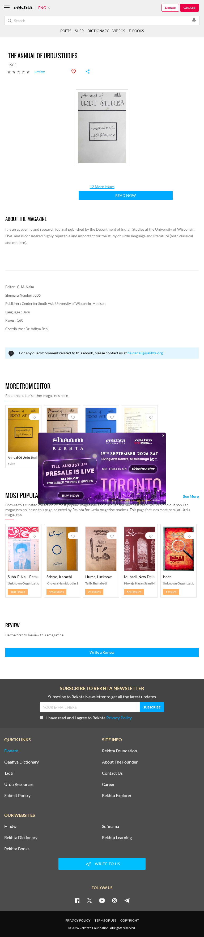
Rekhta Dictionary (20, 837)
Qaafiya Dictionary (21, 762)
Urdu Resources (18, 784)
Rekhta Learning (117, 837)
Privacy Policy (119, 717)
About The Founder (120, 762)
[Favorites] (76, 71)
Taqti (8, 773)
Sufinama (110, 826)
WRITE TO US (107, 863)
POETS (65, 31)
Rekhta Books (16, 849)
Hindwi (11, 826)
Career (108, 784)
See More (191, 496)
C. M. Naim (25, 287)
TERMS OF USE (105, 920)
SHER (79, 31)
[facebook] (77, 900)
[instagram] (114, 900)
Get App (190, 8)
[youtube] (102, 900)
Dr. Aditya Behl (37, 329)
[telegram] (127, 900)
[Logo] (23, 8)
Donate (170, 8)
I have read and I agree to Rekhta (89, 717)
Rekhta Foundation (119, 751)
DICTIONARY (98, 31)
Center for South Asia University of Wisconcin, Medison (63, 303)
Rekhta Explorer (116, 795)
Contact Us (112, 773)
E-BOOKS (136, 31)
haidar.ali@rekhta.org (145, 353)
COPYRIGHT (129, 920)
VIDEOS (118, 31)
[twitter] (89, 900)
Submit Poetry (17, 795)
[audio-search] (194, 20)
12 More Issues (102, 187)
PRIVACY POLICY (78, 920)
